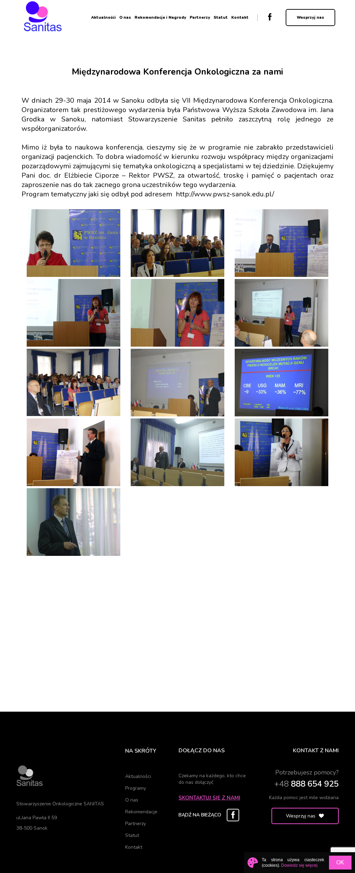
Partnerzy (200, 17)
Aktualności (103, 17)
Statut (221, 17)
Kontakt (240, 17)
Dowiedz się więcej (299, 865)
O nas (125, 17)
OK (340, 862)
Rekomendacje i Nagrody (160, 17)
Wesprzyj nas (310, 17)
